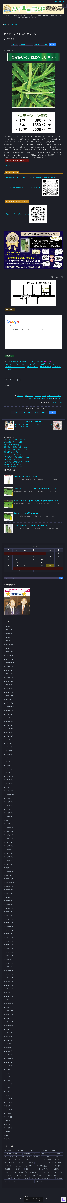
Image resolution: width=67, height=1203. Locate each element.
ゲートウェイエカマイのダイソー (14, 1160)
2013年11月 (8, 1139)
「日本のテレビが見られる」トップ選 (15, 439)
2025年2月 (8, 692)
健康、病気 (14, 24)
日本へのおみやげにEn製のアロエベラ (26, 513)
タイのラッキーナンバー (33, 1160)
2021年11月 (8, 835)
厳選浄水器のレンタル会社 (11, 452)
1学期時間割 (8, 1150)
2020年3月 (8, 908)
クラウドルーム (56, 1156)
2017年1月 (8, 1047)
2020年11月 (8, 879)
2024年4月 (8, 728)
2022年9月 (8, 798)
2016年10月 (8, 1058)
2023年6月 (8, 765)
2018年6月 (8, 985)
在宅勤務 (56, 1169)
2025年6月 (8, 677)
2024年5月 (8, 725)
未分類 (44, 396)
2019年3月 (8, 952)
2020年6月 (8, 897)
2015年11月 (8, 1091)
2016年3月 (8, 1076)
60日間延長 (21, 1150)
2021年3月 (8, 864)
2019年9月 (8, 930)
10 (8, 559)
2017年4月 (8, 1036)
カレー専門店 (45, 1156)
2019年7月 (8, 937)
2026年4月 (8, 641)
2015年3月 (8, 1106)
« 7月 (19, 571)
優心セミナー (29, 1169)
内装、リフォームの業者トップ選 (13, 441)
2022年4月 (8, 816)
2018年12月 (8, 963)
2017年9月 (8, 1018)
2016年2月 (8, 1080)
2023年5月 (8, 769)
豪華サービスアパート (48, 1178)
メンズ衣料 (38, 1163)
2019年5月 (8, 945)
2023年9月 (8, 754)
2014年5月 (8, 1128)
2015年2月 (8, 1109)
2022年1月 (8, 827)
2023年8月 (8, 758)
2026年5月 (8, 637)
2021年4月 (8, 860)
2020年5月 (8, 901)
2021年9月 (8, 842)
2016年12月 (8, 1051)
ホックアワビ (29, 1163)
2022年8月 (8, 802)
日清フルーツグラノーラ (54, 1175)
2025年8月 (8, 670)
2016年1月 (8, 1084)
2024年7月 (8, 717)
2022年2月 (8, 824)
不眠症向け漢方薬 (42, 1166)
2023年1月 (8, 783)
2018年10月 (8, 970)
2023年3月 (8, 776)
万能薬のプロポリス (46, 398)
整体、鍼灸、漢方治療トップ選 (13, 466)
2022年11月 (8, 791)
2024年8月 (8, 714)
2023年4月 (8, 772)
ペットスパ (19, 1163)
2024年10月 (9, 706)
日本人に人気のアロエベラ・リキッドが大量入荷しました (32, 525)
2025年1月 (8, 695)
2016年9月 (8, 1062)
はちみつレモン (46, 1153)
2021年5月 (8, 857)
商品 (26, 396)
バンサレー (58, 1160)
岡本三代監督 (9, 1175)
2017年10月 (8, 1014)
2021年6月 (8, 853)
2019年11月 (8, 923)
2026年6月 (8, 633)
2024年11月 (8, 703)
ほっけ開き (57, 1153)
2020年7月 (8, 893)
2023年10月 (9, 750)
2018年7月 (8, 981)
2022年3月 (9, 820)
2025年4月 (8, 684)
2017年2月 (8, 1043)
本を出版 (7, 1178)
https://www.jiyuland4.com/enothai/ (17, 214)
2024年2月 (8, 736)
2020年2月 (8, 912)
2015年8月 (8, 1095)
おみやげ (30, 396)
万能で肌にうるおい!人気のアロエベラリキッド (29, 476)
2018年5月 (8, 989)
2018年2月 (8, 999)
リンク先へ (8, 166)
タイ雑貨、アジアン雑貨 (37, 364)
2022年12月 (8, 787)
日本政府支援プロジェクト (37, 1175)
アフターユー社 (26, 1156)
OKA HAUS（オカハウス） (12, 1153)
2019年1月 (8, 959)
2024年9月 (8, 710)
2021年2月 (8, 868)
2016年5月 (8, 1073)
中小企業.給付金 (55, 1166)
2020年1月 (8, 915)
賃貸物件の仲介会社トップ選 (13, 446)
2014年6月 (8, 1124)
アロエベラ (38, 396)
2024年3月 (8, 732)
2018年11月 (8, 967)
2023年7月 (8, 761)
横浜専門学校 (16, 1178)
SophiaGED (27, 1153)
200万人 (33, 1150)
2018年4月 (8, 992)
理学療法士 (25, 1178)
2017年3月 (8, 1040)
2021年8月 (8, 846)
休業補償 (7, 1169)
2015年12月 (8, 1087)
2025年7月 (8, 673)
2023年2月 (8, 780)
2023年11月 (8, 747)
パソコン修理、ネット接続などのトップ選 (16, 461)
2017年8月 (8, 1021)
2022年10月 (9, 794)
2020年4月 (8, 904)
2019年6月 (8, 941)
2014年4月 (8, 1131)
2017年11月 (8, 1010)
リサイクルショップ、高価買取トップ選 (15, 449)
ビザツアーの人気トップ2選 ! (13, 454)
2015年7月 (8, 1098)
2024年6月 (8, 721)
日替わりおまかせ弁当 (21, 1175)
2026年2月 (8, 648)
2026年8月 (8, 626)
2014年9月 (8, 1120)
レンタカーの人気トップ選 (12, 463)
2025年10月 (9, 663)
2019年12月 (8, 919)
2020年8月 (8, 890)
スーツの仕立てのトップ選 (11, 459)
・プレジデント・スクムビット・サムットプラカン (19, 1166)
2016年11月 (8, 1054)
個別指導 (18, 1169)
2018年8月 (8, 978)
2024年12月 (8, 699)
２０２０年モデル (10, 1181)
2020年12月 (8, 875)
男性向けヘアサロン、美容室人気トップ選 (16, 458)
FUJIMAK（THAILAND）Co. (50, 1150)
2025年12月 (9, 655)
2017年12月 (8, 1007)
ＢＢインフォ (39, 1181)
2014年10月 (8, 1117)
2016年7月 (8, 1069)
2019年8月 (8, 934)
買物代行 (59, 1178)
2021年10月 (9, 838)
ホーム (6, 24)
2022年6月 (8, 809)
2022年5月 (8, 813)
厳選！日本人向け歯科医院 (11, 444)
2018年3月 (8, 996)
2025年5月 (8, 681)
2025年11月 (8, 659)
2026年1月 (8, 652)
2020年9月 (8, 886)
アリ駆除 (36, 1156)
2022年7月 (8, 805)
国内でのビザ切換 (43, 1169)
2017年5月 (8, 1032)
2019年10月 (8, 926)
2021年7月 (8, 849)
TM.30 (36, 1153)
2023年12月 (9, 743)
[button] (63, 1199)
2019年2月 (8, 956)
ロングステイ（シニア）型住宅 (52, 1163)
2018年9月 (8, 974)
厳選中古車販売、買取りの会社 (13, 464)
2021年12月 (8, 831)
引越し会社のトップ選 (11, 451)
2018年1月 (8, 1003)
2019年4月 (8, 948)
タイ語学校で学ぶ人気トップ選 (13, 442)
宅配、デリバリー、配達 (54, 396)
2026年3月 (8, 644)
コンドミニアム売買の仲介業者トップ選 (15, 447)
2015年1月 (8, 1113)
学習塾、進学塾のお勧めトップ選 (13, 456)
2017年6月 (8, 1029)
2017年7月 (8, 1025)
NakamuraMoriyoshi (56, 402)
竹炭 (31, 1178)
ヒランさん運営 (9, 1163)
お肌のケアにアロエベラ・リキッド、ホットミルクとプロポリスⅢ (35, 488)
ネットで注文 (47, 1160)
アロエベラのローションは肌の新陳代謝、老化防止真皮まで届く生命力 (36, 501)
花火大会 (37, 1178)
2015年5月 (8, 1102)
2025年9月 (8, 666)
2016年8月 (8, 1065)
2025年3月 (8, 688)
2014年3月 (8, 1135)
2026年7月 (8, 630)
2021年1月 (8, 871)
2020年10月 (9, 882)
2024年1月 (8, 739)
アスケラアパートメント (12, 1156)
